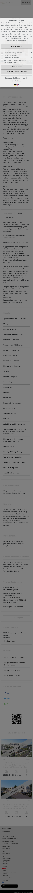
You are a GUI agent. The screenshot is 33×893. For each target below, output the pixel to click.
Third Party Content (11, 63)
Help (6, 38)
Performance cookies (11, 58)
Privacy (18, 78)
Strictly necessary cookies (13, 53)
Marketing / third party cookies (15, 60)
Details (16, 80)
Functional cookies (10, 55)
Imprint (25, 78)
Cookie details (10, 78)
